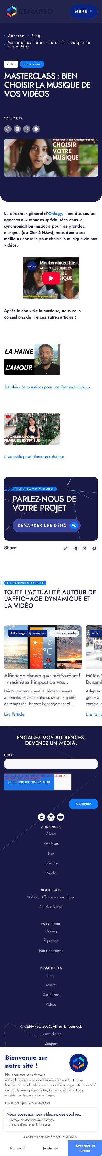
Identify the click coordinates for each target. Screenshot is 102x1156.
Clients (51, 833)
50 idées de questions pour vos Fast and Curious (47, 387)
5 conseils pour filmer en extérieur (34, 457)
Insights (51, 985)
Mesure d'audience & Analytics (29, 1124)
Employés (51, 843)
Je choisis (51, 1148)
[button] (84, 11)
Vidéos (51, 1004)
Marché (51, 872)
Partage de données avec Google (32, 1120)
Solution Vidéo (51, 906)
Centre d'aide (51, 1034)
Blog (36, 35)
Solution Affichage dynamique (51, 897)
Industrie (51, 863)
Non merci (17, 1148)
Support (51, 1043)
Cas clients (51, 994)
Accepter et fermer (85, 1148)
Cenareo (16, 35)
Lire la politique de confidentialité (27, 1103)
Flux (51, 853)
